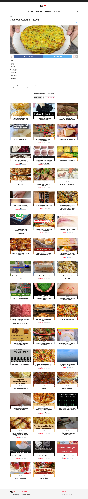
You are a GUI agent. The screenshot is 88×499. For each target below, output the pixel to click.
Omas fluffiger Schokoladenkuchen (67, 139)
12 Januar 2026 (23, 479)
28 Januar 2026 (70, 257)
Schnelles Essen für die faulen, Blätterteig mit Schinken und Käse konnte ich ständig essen (67, 254)
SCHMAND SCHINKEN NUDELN (44, 432)
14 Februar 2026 (23, 164)
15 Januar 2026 (47, 413)
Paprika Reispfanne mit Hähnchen (67, 319)
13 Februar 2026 (47, 187)
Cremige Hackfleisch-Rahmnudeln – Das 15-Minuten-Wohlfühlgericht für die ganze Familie (44, 366)
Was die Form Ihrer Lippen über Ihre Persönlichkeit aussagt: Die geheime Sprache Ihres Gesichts (44, 162)
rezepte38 (13, 22)
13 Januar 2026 (47, 458)
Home (28, 11)
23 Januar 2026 (23, 299)
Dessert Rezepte (39, 11)
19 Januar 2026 (23, 389)
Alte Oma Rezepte (16, 494)
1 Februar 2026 (47, 232)
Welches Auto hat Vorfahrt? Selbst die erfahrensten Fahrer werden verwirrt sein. (20, 277)
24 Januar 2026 (47, 278)
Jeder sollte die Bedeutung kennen (20, 298)
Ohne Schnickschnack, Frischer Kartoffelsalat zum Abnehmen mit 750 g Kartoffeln (67, 277)
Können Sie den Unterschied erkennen (20, 364)
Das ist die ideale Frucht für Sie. (21, 139)
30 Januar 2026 (70, 232)
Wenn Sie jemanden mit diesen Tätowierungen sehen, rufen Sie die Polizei (20, 207)
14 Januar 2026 (23, 437)
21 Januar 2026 (47, 322)
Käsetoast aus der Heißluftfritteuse (67, 160)
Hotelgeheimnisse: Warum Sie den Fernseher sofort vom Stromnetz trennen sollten (67, 433)
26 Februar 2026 (47, 142)
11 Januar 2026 (47, 479)
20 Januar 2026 (23, 346)
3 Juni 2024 (19, 22)
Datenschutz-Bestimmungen (27, 494)
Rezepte (32, 11)
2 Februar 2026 (23, 234)
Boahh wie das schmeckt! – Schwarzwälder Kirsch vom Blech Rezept (20, 162)
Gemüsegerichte (48, 11)
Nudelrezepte (57, 11)
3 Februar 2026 (47, 208)
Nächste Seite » (51, 97)
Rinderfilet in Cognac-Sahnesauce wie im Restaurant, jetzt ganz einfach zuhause (44, 184)
